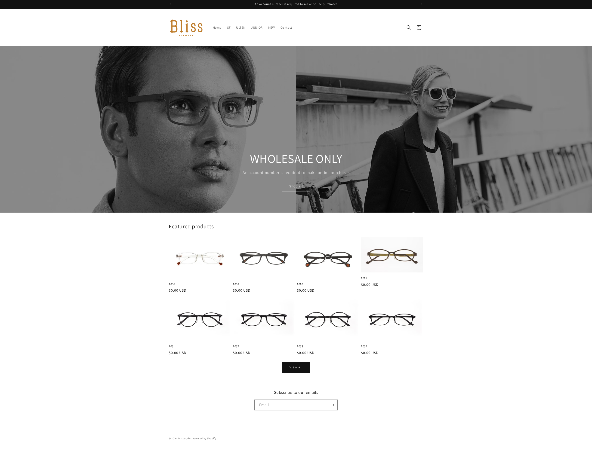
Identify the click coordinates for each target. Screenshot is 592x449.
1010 (300, 284)
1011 (364, 278)
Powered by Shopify (204, 438)
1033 (300, 346)
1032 (236, 346)
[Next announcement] (421, 4)
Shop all (296, 186)
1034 (364, 346)
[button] (409, 27)
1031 (172, 346)
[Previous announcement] (170, 4)
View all (296, 367)
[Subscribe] (332, 405)
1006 (172, 284)
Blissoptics (185, 438)
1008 (236, 284)
